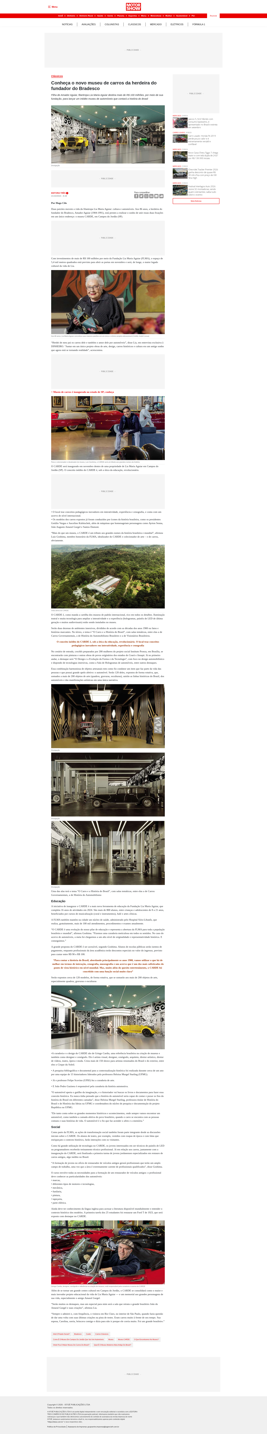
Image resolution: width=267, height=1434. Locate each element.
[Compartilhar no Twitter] (141, 196)
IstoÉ (60, 16)
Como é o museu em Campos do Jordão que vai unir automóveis (78, 1339)
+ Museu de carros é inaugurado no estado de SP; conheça (82, 392)
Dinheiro (71, 16)
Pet (193, 16)
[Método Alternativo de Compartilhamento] (161, 196)
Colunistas (112, 24)
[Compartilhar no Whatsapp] (146, 196)
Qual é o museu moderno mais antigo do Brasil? (112, 1345)
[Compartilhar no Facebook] (136, 196)
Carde (88, 1334)
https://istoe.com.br (55, 1422)
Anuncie (213, 16)
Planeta (120, 16)
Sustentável (181, 16)
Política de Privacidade (56, 1427)
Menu (143, 16)
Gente (110, 16)
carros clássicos (101, 1334)
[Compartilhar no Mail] (156, 196)
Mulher (168, 16)
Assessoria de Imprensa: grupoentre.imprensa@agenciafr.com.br (93, 1427)
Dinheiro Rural (86, 16)
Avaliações (89, 24)
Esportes (132, 16)
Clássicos (134, 24)
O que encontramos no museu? (146, 1339)
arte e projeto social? (61, 1334)
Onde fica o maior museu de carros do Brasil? (71, 1345)
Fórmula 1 (198, 24)
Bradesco (77, 1334)
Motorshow (156, 16)
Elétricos (177, 24)
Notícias (67, 24)
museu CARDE (124, 1339)
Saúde (100, 16)
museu (110, 1339)
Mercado (156, 24)
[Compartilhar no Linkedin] (151, 196)
